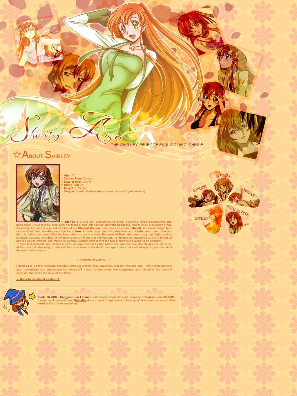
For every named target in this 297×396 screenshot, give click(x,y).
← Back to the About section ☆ (38, 279)
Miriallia (80, 300)
